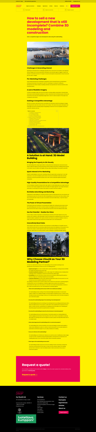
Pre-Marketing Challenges (34, 113)
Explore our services (30, 5)
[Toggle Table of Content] (56, 111)
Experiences (45, 5)
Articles (50, 5)
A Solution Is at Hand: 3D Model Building (34, 117)
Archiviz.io (17, 430)
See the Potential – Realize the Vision (35, 123)
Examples (39, 5)
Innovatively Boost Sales (33, 124)
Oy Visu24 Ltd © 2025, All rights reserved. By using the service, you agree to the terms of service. (30, 429)
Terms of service (77, 429)
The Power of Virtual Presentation (35, 122)
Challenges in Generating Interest (35, 112)
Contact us (62, 5)
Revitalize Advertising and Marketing (35, 121)
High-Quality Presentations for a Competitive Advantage (38, 120)
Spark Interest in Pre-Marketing (34, 119)
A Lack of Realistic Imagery (34, 114)
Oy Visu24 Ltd (21, 397)
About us (56, 5)
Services (40, 397)
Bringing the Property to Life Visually (35, 118)
